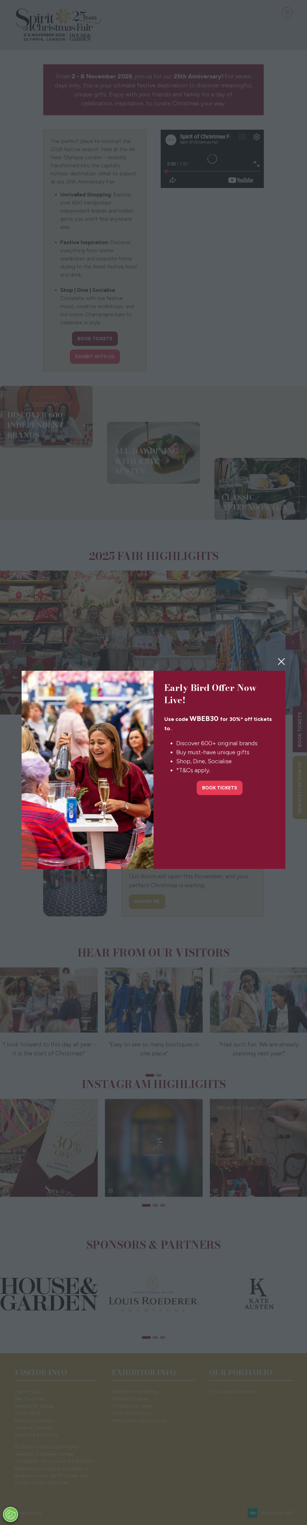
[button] (281, 661)
